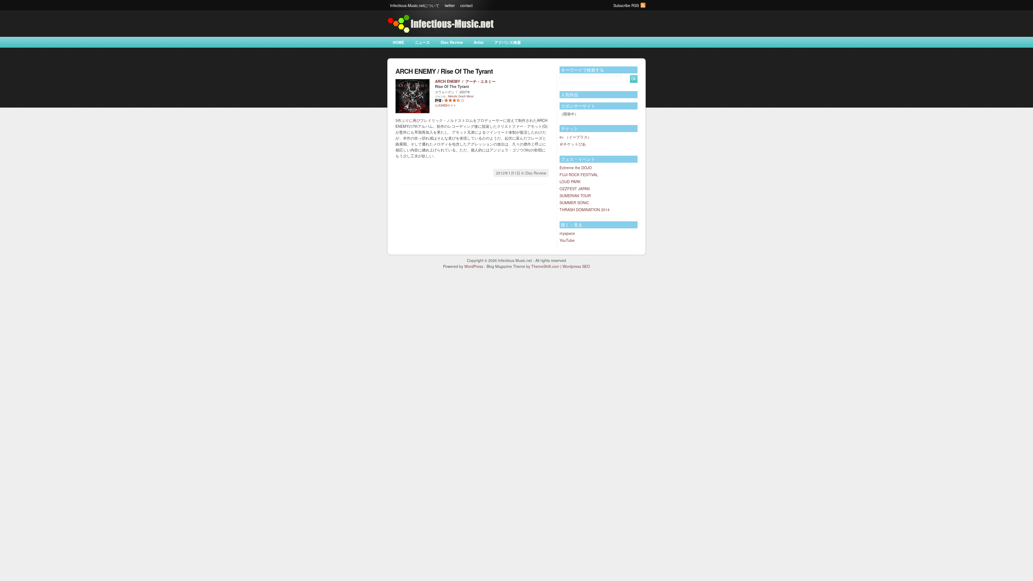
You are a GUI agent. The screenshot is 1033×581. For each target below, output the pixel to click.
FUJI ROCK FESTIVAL (579, 174)
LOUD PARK (570, 181)
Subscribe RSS (626, 5)
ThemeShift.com (545, 266)
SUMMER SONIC (574, 202)
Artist (479, 42)
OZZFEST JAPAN (575, 188)
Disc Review (452, 42)
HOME (398, 42)
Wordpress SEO (576, 266)
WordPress (473, 266)
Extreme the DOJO (576, 167)
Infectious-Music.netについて (414, 5)
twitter (450, 5)
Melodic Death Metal (460, 96)
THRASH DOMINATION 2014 (585, 209)
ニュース (422, 42)
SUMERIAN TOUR (575, 195)
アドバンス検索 (507, 42)
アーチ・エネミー (480, 81)
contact (466, 5)
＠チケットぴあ (573, 144)
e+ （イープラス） (575, 137)
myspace (567, 233)
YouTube (567, 240)
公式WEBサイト (445, 105)
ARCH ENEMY (447, 81)
